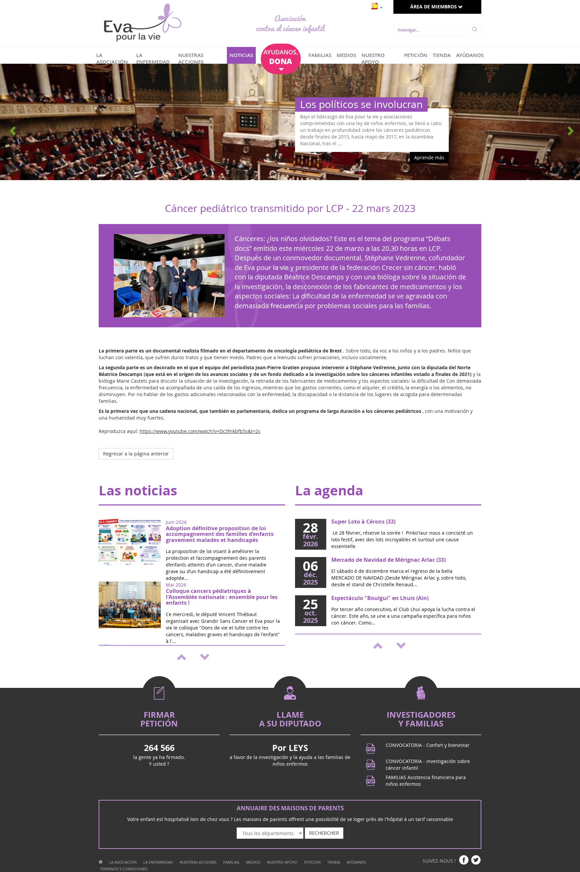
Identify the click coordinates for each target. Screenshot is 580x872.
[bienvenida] (100, 862)
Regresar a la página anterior (136, 453)
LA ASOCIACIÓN (112, 58)
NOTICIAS (241, 55)
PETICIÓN (415, 55)
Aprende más (429, 157)
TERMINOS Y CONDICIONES (123, 868)
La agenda (329, 490)
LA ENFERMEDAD (153, 58)
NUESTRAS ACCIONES (190, 58)
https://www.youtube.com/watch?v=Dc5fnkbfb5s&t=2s (200, 431)
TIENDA (442, 55)
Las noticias (138, 490)
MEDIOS (346, 55)
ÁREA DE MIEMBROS (434, 6)
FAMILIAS (319, 55)
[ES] (377, 5)
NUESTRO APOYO (373, 58)
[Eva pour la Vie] (142, 23)
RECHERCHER (324, 833)
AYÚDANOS (470, 55)
